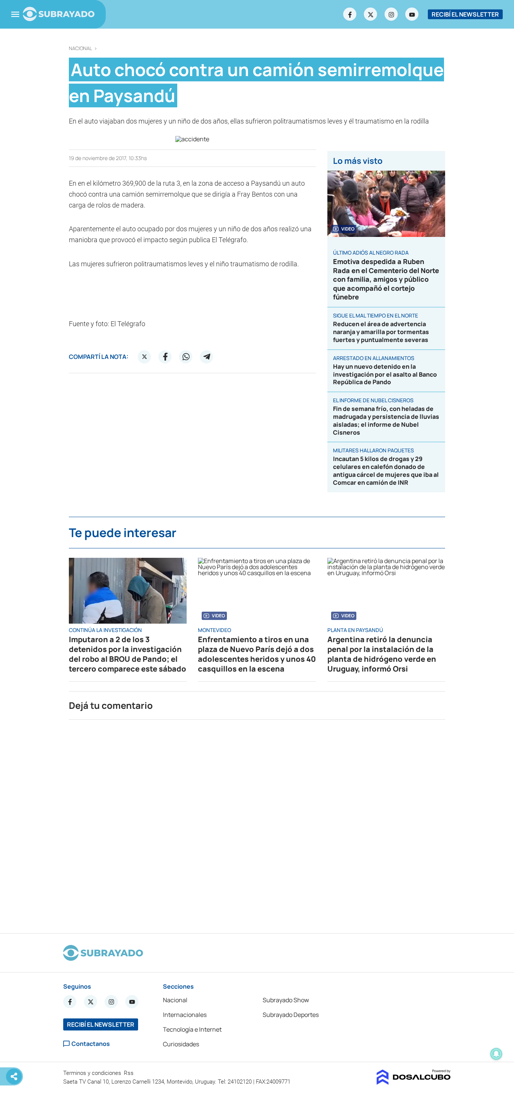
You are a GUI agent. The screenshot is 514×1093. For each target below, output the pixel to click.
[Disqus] (257, 823)
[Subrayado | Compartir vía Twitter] (144, 356)
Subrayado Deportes (291, 1015)
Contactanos (90, 1044)
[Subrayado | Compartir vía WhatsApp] (185, 356)
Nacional (80, 48)
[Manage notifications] (496, 1054)
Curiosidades (181, 1044)
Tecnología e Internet (192, 1029)
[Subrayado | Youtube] (412, 14)
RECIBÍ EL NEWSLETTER (465, 14)
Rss (129, 1073)
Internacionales (185, 1015)
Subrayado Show (286, 1000)
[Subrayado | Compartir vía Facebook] (165, 356)
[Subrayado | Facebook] (350, 14)
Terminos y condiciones (93, 1073)
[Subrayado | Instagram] (391, 14)
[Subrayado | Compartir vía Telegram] (206, 356)
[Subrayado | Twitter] (371, 14)
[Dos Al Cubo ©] (414, 1082)
